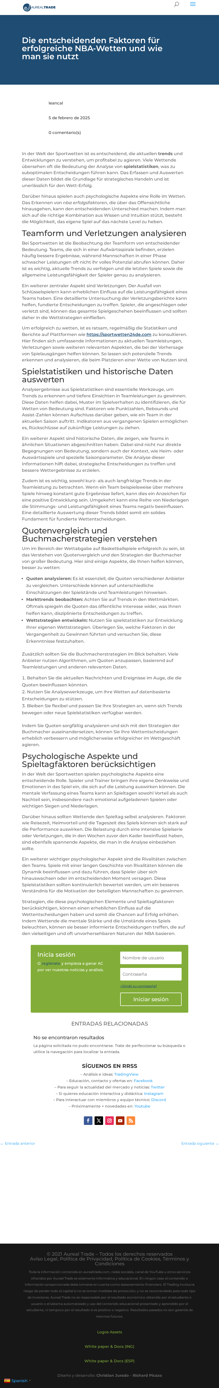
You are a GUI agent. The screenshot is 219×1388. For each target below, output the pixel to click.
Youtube (142, 1106)
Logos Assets (109, 1332)
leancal (56, 103)
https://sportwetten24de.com (119, 334)
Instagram (153, 1093)
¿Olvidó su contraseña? (138, 986)
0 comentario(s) (65, 132)
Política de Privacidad (86, 1259)
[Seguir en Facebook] (88, 1120)
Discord (158, 1099)
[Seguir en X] (99, 1120)
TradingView (126, 1074)
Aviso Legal (43, 1259)
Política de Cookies (137, 1259)
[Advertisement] (109, 1189)
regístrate (51, 963)
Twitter (158, 1087)
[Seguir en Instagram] (109, 1120)
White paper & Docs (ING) (109, 1346)
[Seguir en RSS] (131, 1120)
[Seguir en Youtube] (120, 1120)
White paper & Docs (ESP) (109, 1361)
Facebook (143, 1080)
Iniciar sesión (151, 999)
